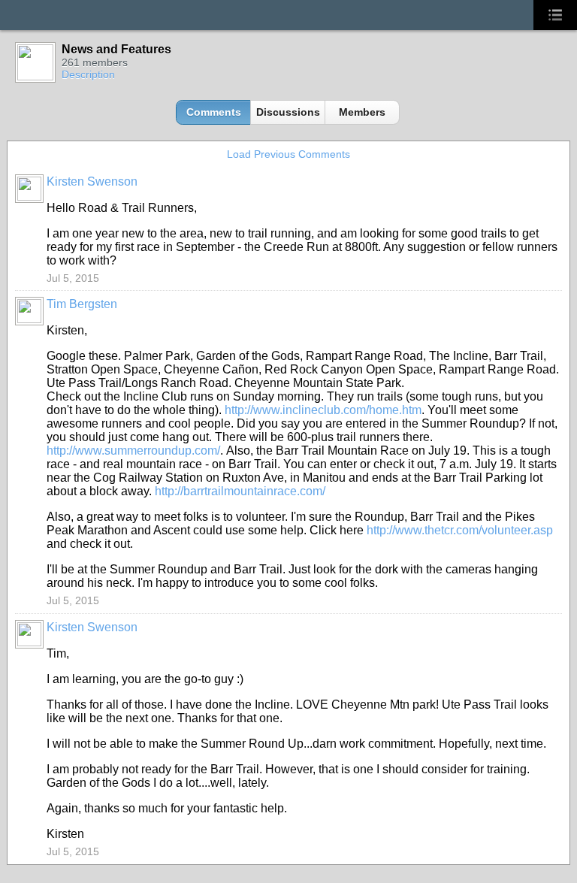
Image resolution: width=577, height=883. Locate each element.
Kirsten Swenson (92, 181)
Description (88, 74)
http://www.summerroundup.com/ (133, 450)
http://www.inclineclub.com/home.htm (323, 410)
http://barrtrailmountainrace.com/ (240, 491)
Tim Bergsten (82, 304)
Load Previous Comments (288, 154)
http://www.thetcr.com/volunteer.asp (460, 530)
